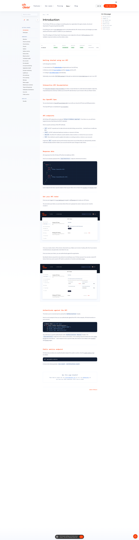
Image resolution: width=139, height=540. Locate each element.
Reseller (25, 101)
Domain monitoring (27, 70)
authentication (58, 67)
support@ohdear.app (70, 377)
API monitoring (86, 35)
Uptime (24, 48)
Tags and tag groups (27, 87)
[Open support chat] (135, 536)
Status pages (26, 82)
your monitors (57, 70)
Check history (26, 44)
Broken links (26, 53)
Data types (25, 32)
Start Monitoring (110, 6)
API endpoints (105, 21)
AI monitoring (26, 75)
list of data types (83, 76)
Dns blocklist (26, 63)
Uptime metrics (26, 51)
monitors (85, 187)
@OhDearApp (86, 377)
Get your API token (106, 25)
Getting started (105, 16)
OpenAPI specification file (60, 103)
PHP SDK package (60, 76)
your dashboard (58, 29)
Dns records (25, 60)
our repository (64, 106)
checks (68, 70)
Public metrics (26, 94)
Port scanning (26, 77)
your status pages (54, 72)
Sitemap (25, 80)
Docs (44, 14)
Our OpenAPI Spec (106, 20)
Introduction (25, 30)
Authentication (105, 27)
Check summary (26, 41)
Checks (24, 46)
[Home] (26, 5)
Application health (27, 68)
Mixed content (26, 56)
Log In (99, 6)
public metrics (88, 353)
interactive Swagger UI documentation (54, 88)
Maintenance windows (28, 84)
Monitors (25, 39)
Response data (105, 23)
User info (25, 92)
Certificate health (27, 58)
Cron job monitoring (27, 65)
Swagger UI (104, 18)
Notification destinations (28, 89)
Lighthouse (25, 72)
